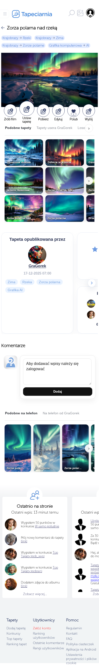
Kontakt (71, 633)
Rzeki (27, 38)
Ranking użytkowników (44, 635)
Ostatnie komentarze (48, 643)
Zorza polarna (49, 282)
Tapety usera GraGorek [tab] (54, 128)
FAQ (69, 639)
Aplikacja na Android (81, 649)
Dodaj (57, 391)
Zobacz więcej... (35, 594)
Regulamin (74, 628)
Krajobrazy (10, 38)
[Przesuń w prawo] (92, 283)
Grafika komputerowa (65, 45)
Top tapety (14, 639)
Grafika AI (15, 290)
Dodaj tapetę (16, 628)
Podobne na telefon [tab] (21, 413)
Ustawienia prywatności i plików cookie (81, 659)
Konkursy (13, 633)
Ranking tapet (16, 644)
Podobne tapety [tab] (18, 128)
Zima (59, 38)
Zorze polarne (33, 45)
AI (87, 45)
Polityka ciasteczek (80, 644)
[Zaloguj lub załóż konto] (90, 13)
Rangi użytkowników (48, 648)
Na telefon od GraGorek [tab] (61, 413)
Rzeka (27, 282)
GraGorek (37, 266)
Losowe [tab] (83, 128)
